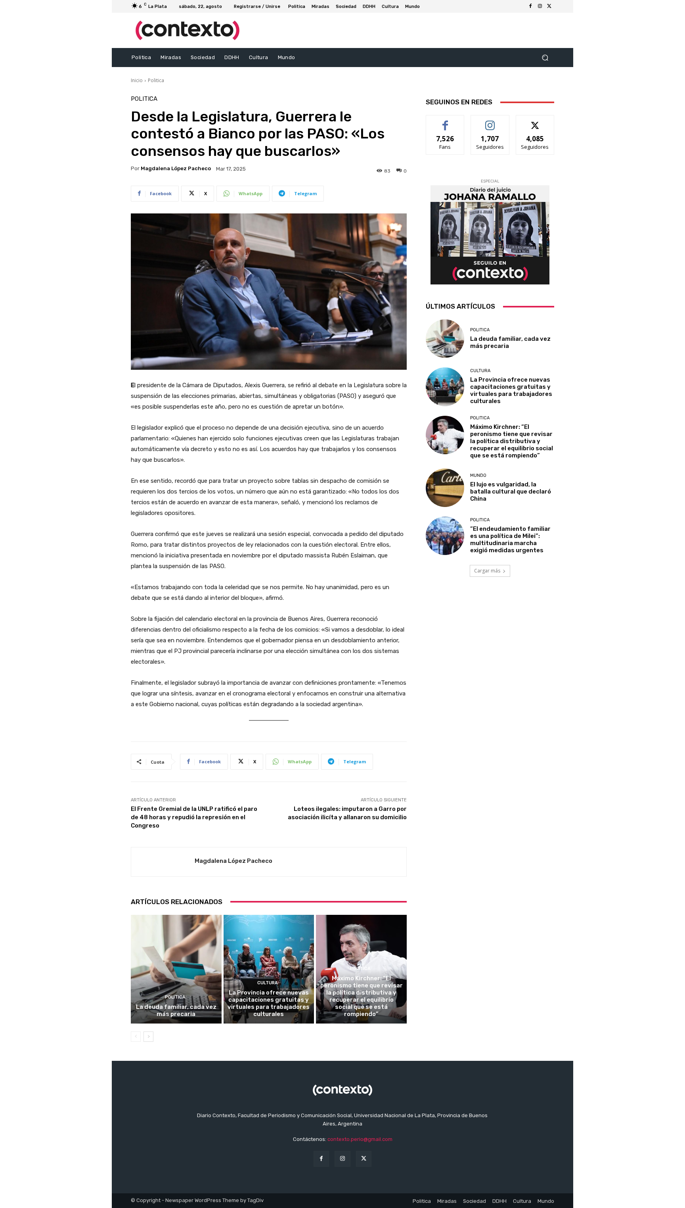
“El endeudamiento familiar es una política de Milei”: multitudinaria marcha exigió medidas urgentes (510, 539)
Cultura (267, 983)
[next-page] (148, 1036)
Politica (156, 80)
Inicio (137, 80)
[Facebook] (530, 6)
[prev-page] (136, 1036)
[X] (549, 6)
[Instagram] (540, 6)
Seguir (490, 121)
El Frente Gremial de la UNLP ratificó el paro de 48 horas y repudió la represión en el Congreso (194, 817)
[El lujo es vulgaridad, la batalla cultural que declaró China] (445, 488)
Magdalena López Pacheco (176, 168)
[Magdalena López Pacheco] (163, 861)
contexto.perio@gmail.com (359, 1139)
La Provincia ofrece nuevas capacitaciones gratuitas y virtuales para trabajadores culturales (269, 1003)
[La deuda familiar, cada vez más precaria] (176, 969)
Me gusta (445, 121)
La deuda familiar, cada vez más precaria (176, 1010)
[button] (545, 57)
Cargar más (487, 570)
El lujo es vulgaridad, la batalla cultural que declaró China (510, 491)
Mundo (478, 475)
